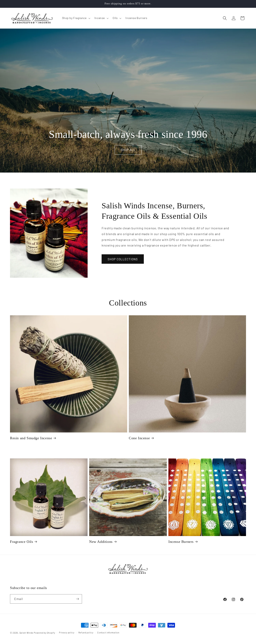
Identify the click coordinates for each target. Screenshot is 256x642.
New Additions (101, 542)
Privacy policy (66, 632)
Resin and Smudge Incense (31, 438)
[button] (76, 18)
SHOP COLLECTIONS (123, 259)
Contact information (108, 632)
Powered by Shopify (44, 632)
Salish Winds (26, 632)
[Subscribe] (77, 599)
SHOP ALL (127, 150)
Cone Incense (139, 438)
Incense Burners (181, 542)
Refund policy (85, 632)
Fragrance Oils (21, 542)
